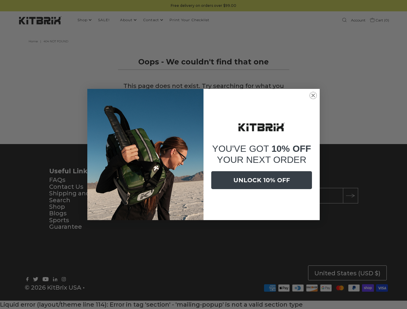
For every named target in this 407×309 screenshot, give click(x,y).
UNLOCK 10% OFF (261, 180)
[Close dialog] (313, 95)
